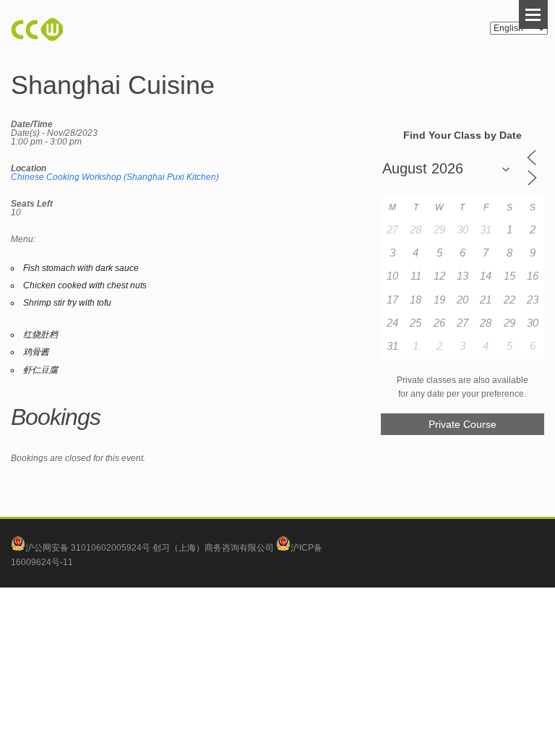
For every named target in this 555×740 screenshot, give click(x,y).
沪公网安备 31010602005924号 (87, 548)
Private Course (462, 424)
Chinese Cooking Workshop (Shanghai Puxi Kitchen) (115, 177)
